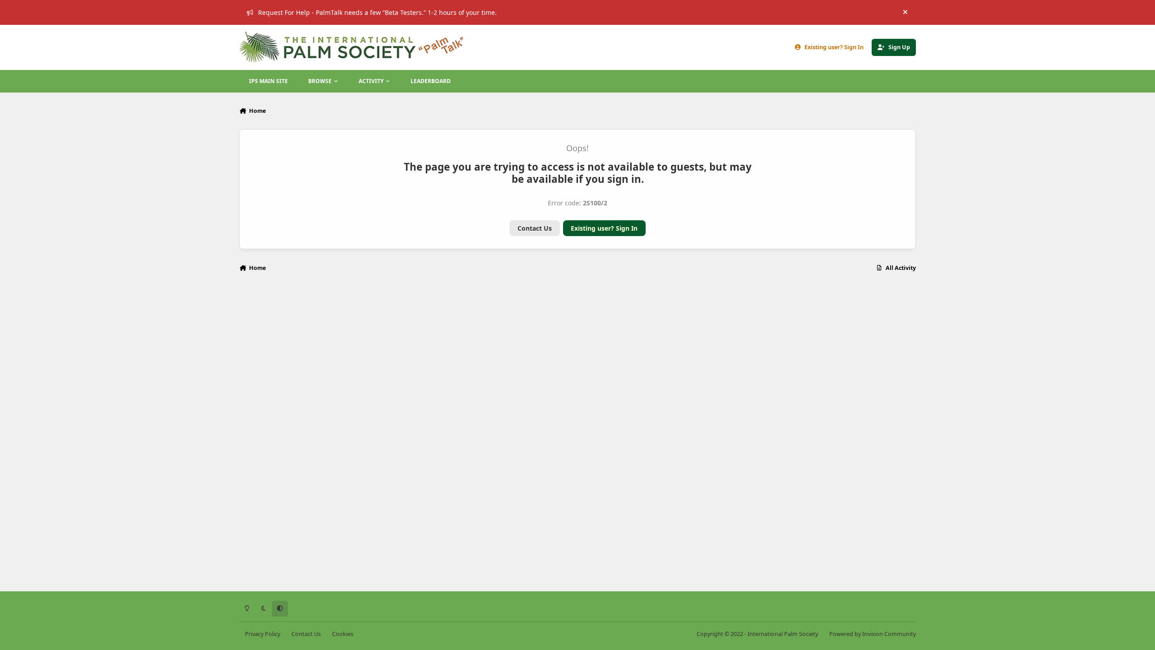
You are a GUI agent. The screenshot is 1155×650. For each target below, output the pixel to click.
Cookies (342, 634)
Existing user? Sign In (604, 228)
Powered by (872, 634)
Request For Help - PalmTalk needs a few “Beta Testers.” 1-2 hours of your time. (377, 12)
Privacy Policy (262, 634)
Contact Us (534, 228)
